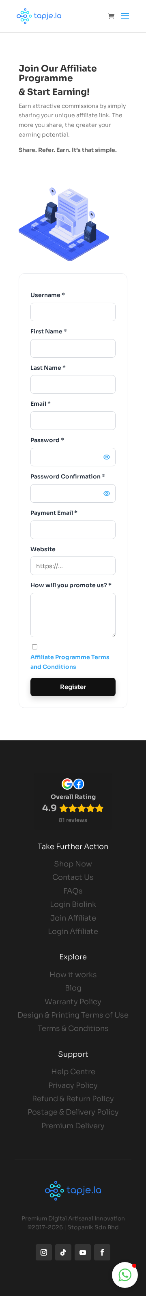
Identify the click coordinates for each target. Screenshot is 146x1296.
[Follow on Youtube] (83, 1252)
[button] (125, 1275)
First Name (48, 331)
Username (47, 295)
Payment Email (53, 512)
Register (73, 687)
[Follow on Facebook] (102, 1252)
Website (43, 549)
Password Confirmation (67, 476)
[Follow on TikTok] (63, 1252)
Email (40, 403)
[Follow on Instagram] (44, 1252)
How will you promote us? (71, 585)
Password (47, 440)
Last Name (48, 367)
